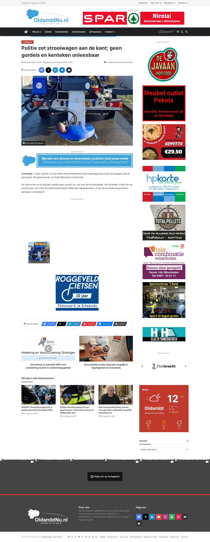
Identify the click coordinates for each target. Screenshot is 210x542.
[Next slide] (185, 366)
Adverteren (113, 537)
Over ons (155, 3)
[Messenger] (62, 70)
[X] (48, 70)
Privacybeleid (136, 537)
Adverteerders (78, 32)
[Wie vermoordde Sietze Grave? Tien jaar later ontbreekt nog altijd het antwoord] (116, 394)
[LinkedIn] (55, 70)
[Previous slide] (142, 366)
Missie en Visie (150, 537)
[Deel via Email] (69, 70)
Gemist (48, 32)
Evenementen (61, 32)
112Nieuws (27, 42)
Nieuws (35, 32)
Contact (181, 3)
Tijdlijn (103, 537)
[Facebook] (41, 70)
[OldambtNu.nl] (47, 16)
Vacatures (143, 3)
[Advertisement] (77, 221)
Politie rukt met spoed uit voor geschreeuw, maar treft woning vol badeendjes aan (77, 410)
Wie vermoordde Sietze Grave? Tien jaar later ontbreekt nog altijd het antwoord (115, 410)
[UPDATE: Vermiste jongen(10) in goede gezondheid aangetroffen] (38, 394)
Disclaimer (168, 3)
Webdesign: (47, 537)
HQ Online (57, 537)
